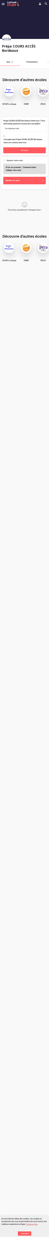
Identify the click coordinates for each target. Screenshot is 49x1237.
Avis (10, 62)
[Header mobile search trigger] (46, 3)
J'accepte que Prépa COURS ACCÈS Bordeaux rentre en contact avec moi (22, 141)
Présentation (32, 62)
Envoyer (24, 150)
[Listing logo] (6, 38)
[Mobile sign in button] (40, 3)
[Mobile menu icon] (3, 3)
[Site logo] (13, 3)
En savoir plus (31, 1224)
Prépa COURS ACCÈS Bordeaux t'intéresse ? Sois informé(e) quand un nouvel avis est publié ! (24, 122)
